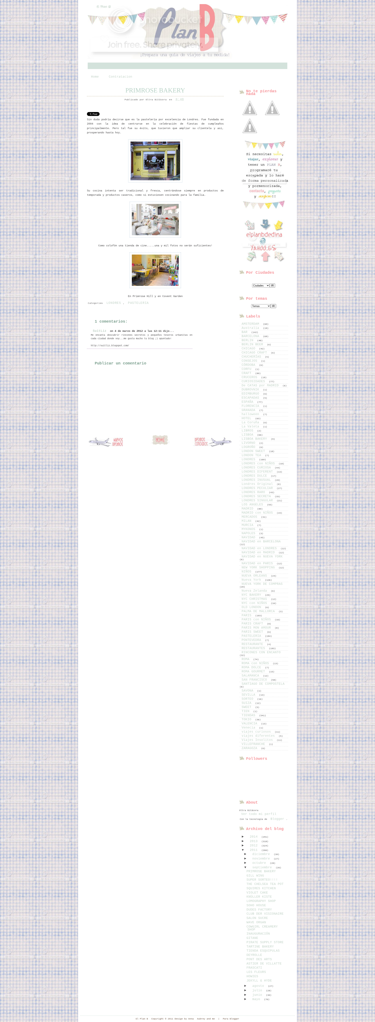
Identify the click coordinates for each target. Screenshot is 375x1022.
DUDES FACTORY (259, 910)
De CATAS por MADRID (261, 385)
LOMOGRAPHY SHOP (261, 901)
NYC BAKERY (252, 595)
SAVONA (248, 691)
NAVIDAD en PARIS (258, 563)
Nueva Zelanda (255, 591)
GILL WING (255, 876)
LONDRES (113, 303)
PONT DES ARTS (259, 959)
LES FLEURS (256, 972)
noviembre (262, 858)
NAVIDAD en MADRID (259, 552)
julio (258, 990)
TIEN (246, 711)
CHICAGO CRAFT (255, 352)
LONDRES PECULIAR (258, 488)
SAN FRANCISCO (255, 680)
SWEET (247, 707)
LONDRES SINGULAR (258, 500)
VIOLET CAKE (257, 893)
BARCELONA (251, 336)
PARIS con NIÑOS (257, 619)
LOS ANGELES (253, 504)
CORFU (247, 369)
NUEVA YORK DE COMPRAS (262, 584)
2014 (255, 837)
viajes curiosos (257, 732)
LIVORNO (249, 443)
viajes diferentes (259, 736)
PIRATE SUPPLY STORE (265, 942)
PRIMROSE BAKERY (155, 90)
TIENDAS (249, 715)
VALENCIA (250, 723)
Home (95, 77)
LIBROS (248, 430)
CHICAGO (249, 348)
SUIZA (247, 703)
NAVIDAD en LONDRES (260, 548)
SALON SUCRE (257, 918)
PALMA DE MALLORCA (259, 611)
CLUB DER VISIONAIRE (265, 914)
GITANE (252, 938)
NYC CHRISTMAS (255, 599)
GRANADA (249, 410)
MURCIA (248, 525)
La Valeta (251, 426)
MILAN (247, 521)
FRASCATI (254, 968)
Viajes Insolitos (258, 740)
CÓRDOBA (249, 365)
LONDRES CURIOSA (257, 467)
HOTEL (247, 418)
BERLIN (248, 340)
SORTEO (248, 699)
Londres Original (258, 484)
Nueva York (252, 580)
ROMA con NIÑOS (256, 663)
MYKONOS (249, 529)
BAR (245, 332)
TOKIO (247, 719)
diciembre (262, 854)
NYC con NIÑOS (255, 603)
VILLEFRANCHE (254, 744)
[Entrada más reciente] (108, 442)
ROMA (246, 659)
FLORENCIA (251, 406)
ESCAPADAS (251, 398)
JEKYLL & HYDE (259, 981)
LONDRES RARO (254, 492)
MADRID (248, 509)
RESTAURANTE (253, 644)
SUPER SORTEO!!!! (262, 880)
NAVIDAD (249, 537)
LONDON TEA (252, 455)
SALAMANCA (251, 675)
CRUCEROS (250, 377)
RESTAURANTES (254, 648)
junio (258, 995)
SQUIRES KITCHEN (261, 888)
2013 (255, 841)
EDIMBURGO (251, 394)
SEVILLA (249, 695)
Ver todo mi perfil (258, 814)
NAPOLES (249, 533)
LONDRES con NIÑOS (259, 463)
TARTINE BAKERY (260, 946)
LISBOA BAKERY (255, 439)
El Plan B (104, 6)
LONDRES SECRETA (257, 496)
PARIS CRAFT (253, 623)
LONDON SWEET (254, 451)
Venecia (249, 727)
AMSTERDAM (251, 324)
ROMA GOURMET (254, 671)
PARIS (247, 615)
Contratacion (120, 77)
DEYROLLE (254, 955)
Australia (251, 328)
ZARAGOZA (250, 748)
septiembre (263, 867)
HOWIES (252, 976)
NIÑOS (247, 571)
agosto (259, 986)
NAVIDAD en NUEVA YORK (262, 556)
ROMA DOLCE (252, 667)
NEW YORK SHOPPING (259, 567)
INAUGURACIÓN (258, 934)
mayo (257, 999)
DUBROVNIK (251, 389)
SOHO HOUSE (256, 905)
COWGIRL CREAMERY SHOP (262, 928)
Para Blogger (231, 1019)
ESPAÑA (248, 402)
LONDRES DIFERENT (258, 472)
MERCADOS (250, 517)
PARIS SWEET (253, 632)
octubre (260, 863)
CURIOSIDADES (254, 381)
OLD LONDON (252, 607)
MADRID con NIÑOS (258, 513)
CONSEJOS (250, 361)
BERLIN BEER (253, 344)
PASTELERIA (138, 303)
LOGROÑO (249, 447)
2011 (255, 850)
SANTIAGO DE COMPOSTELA (263, 684)
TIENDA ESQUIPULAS (263, 951)
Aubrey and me (206, 1019)
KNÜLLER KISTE (259, 897)
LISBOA (248, 435)
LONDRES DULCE (255, 476)
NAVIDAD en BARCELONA (261, 541)
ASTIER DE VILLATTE (264, 963)
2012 (255, 845)
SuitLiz (99, 331)
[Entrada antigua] (211, 442)
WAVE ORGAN (256, 922)
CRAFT (247, 373)
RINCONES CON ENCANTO (261, 652)
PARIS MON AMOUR (257, 628)
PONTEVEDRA (252, 640)
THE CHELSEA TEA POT (265, 884)
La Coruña (251, 422)
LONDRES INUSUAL (257, 480)
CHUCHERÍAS (252, 357)
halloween (251, 414)
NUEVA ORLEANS (255, 576)
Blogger (277, 819)
